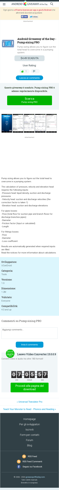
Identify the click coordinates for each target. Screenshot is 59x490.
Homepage (29, 419)
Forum (29, 440)
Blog (29, 445)
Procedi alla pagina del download (29, 387)
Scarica (29, 100)
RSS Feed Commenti (32, 461)
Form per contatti (29, 434)
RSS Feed (32, 456)
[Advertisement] (29, 29)
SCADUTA (30, 58)
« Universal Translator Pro (29, 401)
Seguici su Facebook (32, 466)
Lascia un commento (29, 78)
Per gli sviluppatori (29, 424)
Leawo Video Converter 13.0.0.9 (36, 354)
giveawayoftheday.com (35, 477)
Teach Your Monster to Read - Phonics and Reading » (29, 409)
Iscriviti (29, 429)
